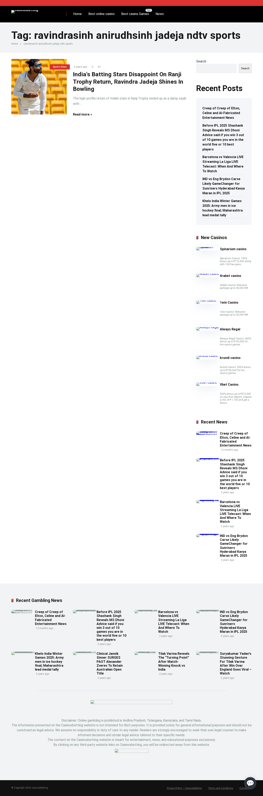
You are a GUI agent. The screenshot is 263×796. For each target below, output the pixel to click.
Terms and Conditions (220, 788)
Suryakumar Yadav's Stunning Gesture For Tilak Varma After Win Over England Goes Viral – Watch (235, 663)
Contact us (245, 788)
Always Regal (230, 329)
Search (201, 61)
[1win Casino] (206, 300)
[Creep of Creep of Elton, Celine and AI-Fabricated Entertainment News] (208, 435)
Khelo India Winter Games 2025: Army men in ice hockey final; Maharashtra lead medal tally (222, 208)
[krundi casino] (207, 356)
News (160, 14)
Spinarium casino (233, 249)
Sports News (60, 66)
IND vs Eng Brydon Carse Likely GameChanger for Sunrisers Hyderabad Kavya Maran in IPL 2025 (223, 186)
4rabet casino (230, 276)
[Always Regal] (207, 327)
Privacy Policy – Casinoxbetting (184, 788)
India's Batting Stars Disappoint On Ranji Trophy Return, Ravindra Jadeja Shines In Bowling (128, 81)
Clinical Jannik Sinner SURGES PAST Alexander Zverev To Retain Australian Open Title (110, 663)
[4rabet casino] (207, 274)
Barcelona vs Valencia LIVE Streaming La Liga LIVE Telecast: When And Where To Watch (222, 164)
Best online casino (101, 14)
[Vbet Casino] (206, 382)
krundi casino (230, 358)
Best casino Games (135, 14)
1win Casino (229, 302)
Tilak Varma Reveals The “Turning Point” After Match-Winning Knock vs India (173, 661)
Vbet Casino (229, 384)
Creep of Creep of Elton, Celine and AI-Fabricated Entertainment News (221, 113)
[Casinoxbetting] (24, 10)
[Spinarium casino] (208, 247)
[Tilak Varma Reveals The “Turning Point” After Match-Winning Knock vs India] (146, 652)
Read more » (82, 114)
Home (77, 14)
